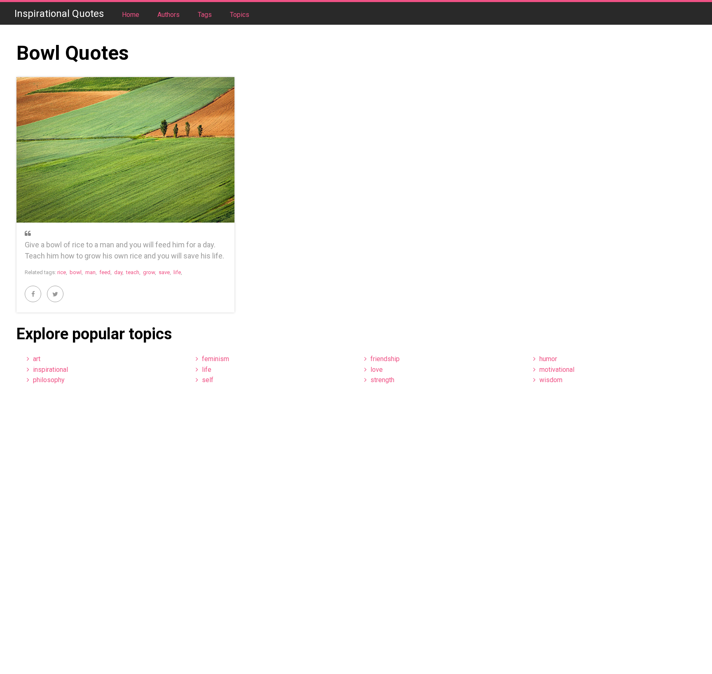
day (118, 272)
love (376, 369)
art (36, 359)
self (207, 380)
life (177, 272)
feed (104, 272)
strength (382, 380)
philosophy (49, 380)
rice (61, 272)
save (164, 272)
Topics (239, 15)
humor (548, 359)
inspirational (50, 369)
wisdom (550, 380)
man (90, 272)
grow (149, 272)
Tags (205, 15)
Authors (169, 15)
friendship (385, 359)
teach (132, 272)
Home (131, 15)
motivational (556, 369)
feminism (215, 359)
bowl (76, 272)
